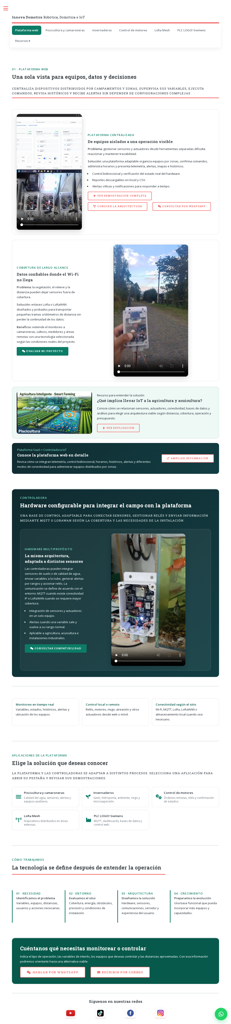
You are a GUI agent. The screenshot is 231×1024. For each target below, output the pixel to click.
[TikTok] (101, 1013)
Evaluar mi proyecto (44, 351)
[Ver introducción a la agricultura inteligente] (54, 412)
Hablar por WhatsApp (55, 972)
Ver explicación (120, 427)
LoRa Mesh (162, 30)
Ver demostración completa (121, 195)
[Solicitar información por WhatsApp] (221, 1014)
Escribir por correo (122, 972)
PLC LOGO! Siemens (191, 30)
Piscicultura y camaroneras (65, 30)
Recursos (21, 41)
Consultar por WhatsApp (184, 206)
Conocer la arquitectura (119, 206)
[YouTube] (71, 1013)
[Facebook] (130, 1013)
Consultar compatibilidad (58, 648)
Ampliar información (189, 458)
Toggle (8, 8)
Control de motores (133, 30)
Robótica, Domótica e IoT (48, 17)
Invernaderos (102, 30)
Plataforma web (26, 30)
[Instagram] (160, 1013)
